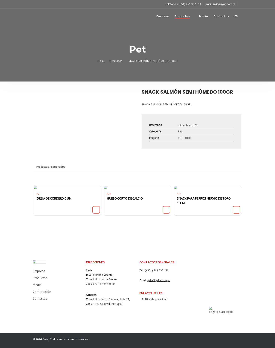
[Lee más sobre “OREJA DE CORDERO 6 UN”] (96, 210)
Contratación (42, 292)
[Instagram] (152, 307)
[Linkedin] (159, 307)
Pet (180, 131)
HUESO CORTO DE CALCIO (125, 198)
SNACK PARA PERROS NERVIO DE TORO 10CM (204, 200)
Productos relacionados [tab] (50, 166)
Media (203, 16)
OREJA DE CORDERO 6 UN (54, 198)
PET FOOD (184, 138)
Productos (182, 16)
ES (236, 16)
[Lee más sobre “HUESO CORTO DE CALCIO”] (166, 210)
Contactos (221, 16)
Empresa (162, 16)
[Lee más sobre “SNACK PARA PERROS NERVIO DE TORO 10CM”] (236, 210)
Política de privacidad (154, 299)
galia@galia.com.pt (224, 4)
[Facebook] (144, 307)
